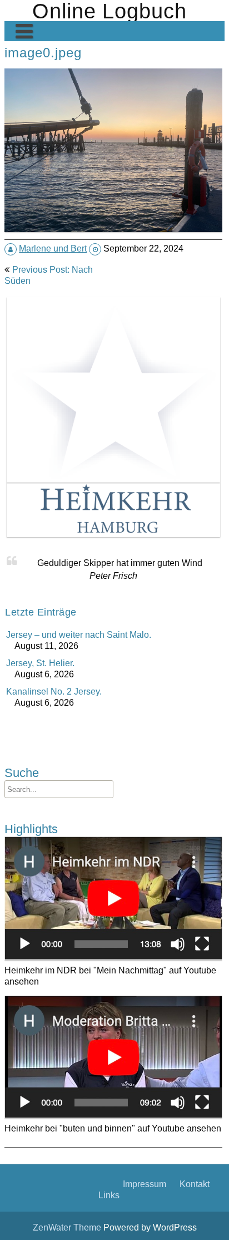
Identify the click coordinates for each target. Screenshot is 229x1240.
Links (109, 1194)
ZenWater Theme (68, 1227)
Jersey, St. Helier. (40, 662)
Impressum (144, 1183)
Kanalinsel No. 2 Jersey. (54, 691)
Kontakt (195, 1183)
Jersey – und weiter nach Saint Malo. (78, 634)
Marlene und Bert (53, 248)
